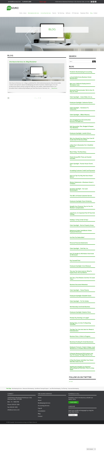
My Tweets (71, 381)
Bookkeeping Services (33, 13)
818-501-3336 (15, 404)
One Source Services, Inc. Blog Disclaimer (22, 62)
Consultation (41, 411)
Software (68, 13)
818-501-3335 (14, 407)
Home (20, 13)
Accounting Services (46, 13)
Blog (91, 13)
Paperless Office (84, 13)
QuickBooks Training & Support (42, 388)
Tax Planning (61, 13)
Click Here (73, 402)
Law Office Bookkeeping (55, 388)
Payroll (54, 13)
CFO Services (75, 13)
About (24, 13)
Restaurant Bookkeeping (28, 388)
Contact (95, 13)
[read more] (54, 88)
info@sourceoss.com (15, 1)
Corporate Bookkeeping (73, 388)
